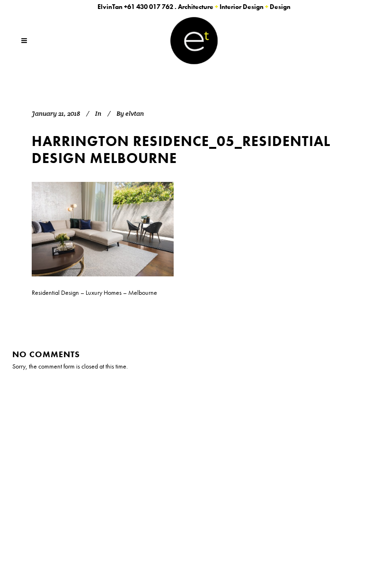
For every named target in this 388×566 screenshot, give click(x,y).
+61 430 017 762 (148, 6)
